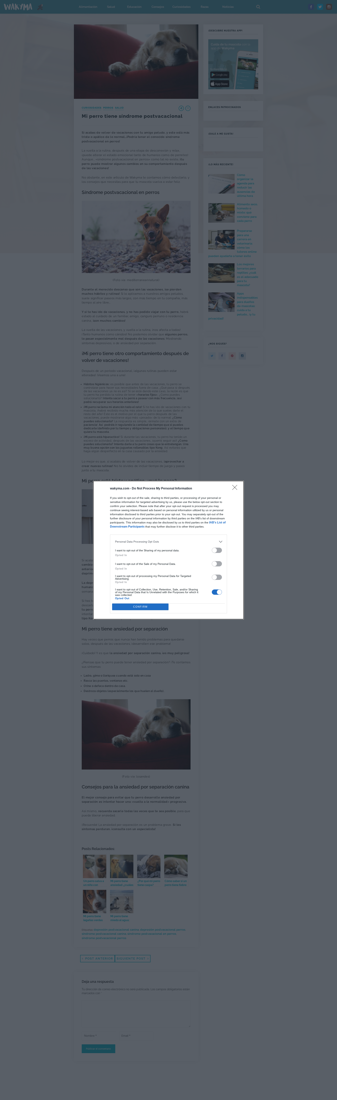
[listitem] (168, 542)
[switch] (217, 550)
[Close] (236, 488)
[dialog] (168, 550)
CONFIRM (140, 606)
